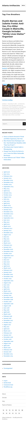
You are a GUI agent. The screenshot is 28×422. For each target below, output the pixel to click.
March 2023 (7, 205)
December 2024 (8, 180)
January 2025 (7, 178)
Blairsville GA (20, 105)
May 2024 (6, 188)
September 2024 (8, 186)
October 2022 (8, 216)
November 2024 (8, 182)
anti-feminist (21, 103)
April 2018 (7, 312)
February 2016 (8, 349)
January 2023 (7, 209)
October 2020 (8, 253)
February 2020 (8, 270)
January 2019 (7, 295)
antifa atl (4, 103)
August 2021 (7, 234)
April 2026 (7, 172)
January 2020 (7, 272)
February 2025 (8, 176)
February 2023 (8, 207)
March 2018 (7, 314)
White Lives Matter (15, 114)
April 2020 (7, 266)
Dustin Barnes (22, 107)
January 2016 (7, 352)
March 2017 (7, 331)
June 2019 (6, 285)
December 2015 (8, 354)
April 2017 (6, 329)
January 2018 (7, 318)
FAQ (3, 401)
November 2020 (8, 251)
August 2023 (7, 197)
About (4, 394)
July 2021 (6, 237)
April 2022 (7, 224)
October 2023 (8, 195)
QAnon (18, 111)
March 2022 (7, 226)
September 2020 (8, 255)
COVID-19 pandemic (13, 107)
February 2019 (8, 293)
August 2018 (7, 306)
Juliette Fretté (9, 110)
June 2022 (7, 220)
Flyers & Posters (7, 405)
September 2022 (8, 218)
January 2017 (7, 335)
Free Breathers (5, 108)
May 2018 (6, 310)
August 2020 (7, 257)
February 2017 (8, 333)
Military (15, 110)
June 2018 (6, 308)
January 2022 (7, 230)
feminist (4, 68)
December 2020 (8, 249)
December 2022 (8, 211)
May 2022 (6, 222)
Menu (23, 5)
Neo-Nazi (19, 110)
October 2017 (7, 322)
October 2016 (7, 339)
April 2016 (7, 345)
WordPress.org (8, 387)
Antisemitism (5, 105)
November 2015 (8, 356)
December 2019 (8, 274)
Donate (4, 397)
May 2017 (6, 326)
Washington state (6, 114)
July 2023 (6, 199)
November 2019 (8, 276)
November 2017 (8, 320)
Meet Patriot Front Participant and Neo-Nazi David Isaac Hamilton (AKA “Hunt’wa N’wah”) (15, 143)
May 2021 (6, 239)
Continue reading (7, 100)
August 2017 (7, 324)
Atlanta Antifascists (11, 5)
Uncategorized (8, 368)
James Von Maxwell (14, 108)
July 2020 (6, 260)
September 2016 (8, 341)
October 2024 (8, 184)
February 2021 (8, 245)
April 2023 (7, 203)
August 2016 (7, 343)
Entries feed (7, 382)
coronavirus (5, 107)
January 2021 (7, 247)
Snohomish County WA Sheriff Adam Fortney (13, 113)
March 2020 (7, 268)
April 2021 (7, 241)
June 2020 (7, 262)
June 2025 (7, 174)
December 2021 (8, 232)
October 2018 (7, 301)
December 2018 (8, 297)
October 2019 (7, 278)
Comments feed (8, 385)
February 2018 (8, 316)
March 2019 (7, 291)
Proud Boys (13, 111)
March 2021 (7, 243)
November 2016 (8, 337)
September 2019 (8, 280)
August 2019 (7, 283)
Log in (5, 380)
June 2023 (7, 201)
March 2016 (7, 347)
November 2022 (8, 214)
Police (8, 111)
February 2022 (8, 228)
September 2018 (8, 303)
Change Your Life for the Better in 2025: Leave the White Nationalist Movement (14, 153)
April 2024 (7, 191)
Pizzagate (4, 111)
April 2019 (7, 289)
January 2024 (7, 193)
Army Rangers (12, 105)
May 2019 (6, 287)
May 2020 (6, 264)
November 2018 (8, 299)
